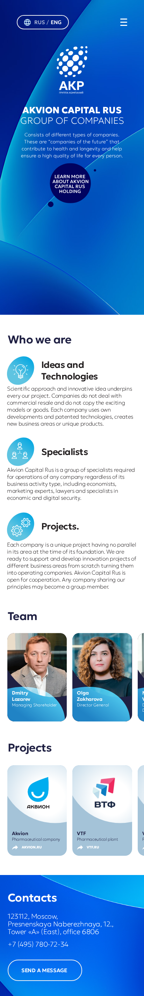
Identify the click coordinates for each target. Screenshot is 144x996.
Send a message (44, 970)
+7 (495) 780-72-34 (38, 944)
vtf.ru (93, 847)
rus (39, 22)
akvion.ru (32, 847)
